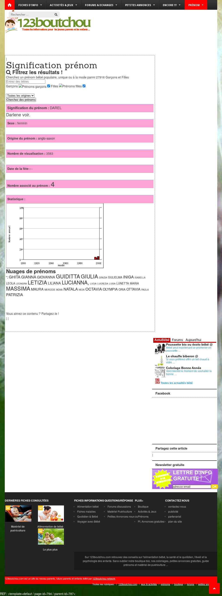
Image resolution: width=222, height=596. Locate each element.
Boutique (143, 506)
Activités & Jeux (147, 511)
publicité (173, 511)
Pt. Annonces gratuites (151, 521)
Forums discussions (119, 506)
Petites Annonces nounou (123, 516)
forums (190, 584)
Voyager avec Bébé (88, 521)
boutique (178, 584)
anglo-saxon (46, 138)
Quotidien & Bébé (87, 516)
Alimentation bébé (88, 506)
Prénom (194, 5)
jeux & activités (149, 584)
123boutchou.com (127, 584)
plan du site (175, 521)
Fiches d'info (28, 5)
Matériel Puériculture (120, 511)
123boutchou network (104, 578)
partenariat (174, 516)
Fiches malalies (86, 511)
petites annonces (207, 584)
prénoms (165, 584)
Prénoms (143, 516)
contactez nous (177, 506)
